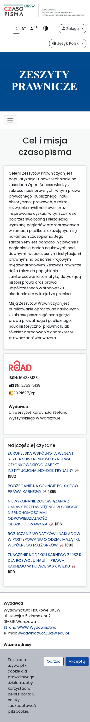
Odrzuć (53, 661)
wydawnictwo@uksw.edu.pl (43, 633)
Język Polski (68, 43)
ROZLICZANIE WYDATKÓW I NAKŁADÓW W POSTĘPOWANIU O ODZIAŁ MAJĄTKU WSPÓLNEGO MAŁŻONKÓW (44, 539)
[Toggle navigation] (10, 120)
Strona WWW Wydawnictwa (30, 627)
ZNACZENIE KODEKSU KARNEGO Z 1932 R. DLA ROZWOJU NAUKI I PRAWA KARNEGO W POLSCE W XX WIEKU (45, 560)
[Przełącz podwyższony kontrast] (45, 28)
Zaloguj (72, 28)
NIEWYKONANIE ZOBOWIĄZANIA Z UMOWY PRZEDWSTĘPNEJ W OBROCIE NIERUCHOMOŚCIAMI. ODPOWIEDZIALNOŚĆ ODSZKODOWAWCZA (43, 512)
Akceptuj (77, 661)
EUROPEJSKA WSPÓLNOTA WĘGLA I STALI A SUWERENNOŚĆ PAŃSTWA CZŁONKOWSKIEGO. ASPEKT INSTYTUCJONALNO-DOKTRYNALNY (40, 462)
